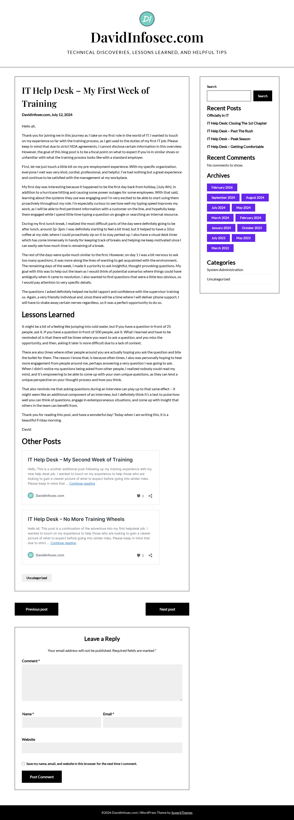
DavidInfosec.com (147, 37)
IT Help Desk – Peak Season (228, 138)
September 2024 (223, 197)
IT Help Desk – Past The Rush (230, 131)
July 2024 (218, 207)
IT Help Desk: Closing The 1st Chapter (237, 123)
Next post (167, 609)
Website (28, 739)
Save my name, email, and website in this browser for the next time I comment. (81, 764)
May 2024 (243, 207)
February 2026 (222, 187)
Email (108, 714)
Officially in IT (218, 115)
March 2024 (220, 218)
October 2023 (252, 228)
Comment (31, 661)
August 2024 (255, 197)
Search (212, 86)
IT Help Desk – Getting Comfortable (235, 146)
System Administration (225, 269)
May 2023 (243, 238)
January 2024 (221, 228)
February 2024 (250, 218)
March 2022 (220, 248)
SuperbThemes (181, 812)
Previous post (37, 609)
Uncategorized (36, 578)
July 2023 (218, 238)
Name (28, 714)
